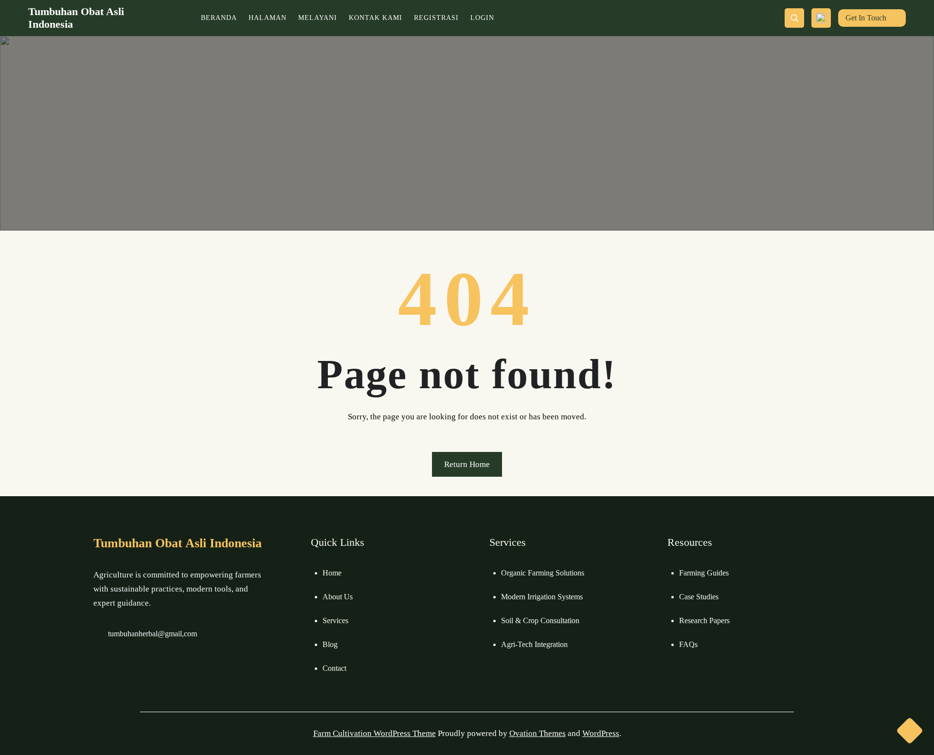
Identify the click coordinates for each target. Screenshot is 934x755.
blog (330, 644)
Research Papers (704, 620)
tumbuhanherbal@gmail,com (152, 633)
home (332, 573)
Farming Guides (704, 573)
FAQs (688, 644)
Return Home (467, 464)
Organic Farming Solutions (542, 573)
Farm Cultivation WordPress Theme (374, 733)
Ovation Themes (537, 733)
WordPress (600, 733)
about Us (338, 597)
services (335, 620)
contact (334, 668)
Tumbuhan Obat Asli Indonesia (177, 543)
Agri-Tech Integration (534, 644)
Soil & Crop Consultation (540, 620)
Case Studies (698, 597)
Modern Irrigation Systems (542, 597)
